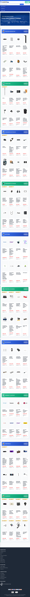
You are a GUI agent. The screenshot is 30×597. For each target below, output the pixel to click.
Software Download (3, 577)
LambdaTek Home (3, 551)
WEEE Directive (2, 560)
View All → (25, 31)
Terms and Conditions (3, 555)
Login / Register (2, 566)
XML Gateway (2, 578)
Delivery (1, 558)
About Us (1, 552)
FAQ (0, 554)
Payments (1, 556)
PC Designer (2, 573)
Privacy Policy (2, 559)
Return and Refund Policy (4, 567)
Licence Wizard (2, 574)
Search (22, 4)
